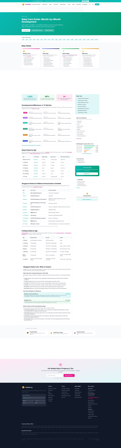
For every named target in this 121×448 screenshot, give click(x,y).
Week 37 (76, 427)
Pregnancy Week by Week (27, 423)
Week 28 (42, 427)
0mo (23, 39)
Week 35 (68, 427)
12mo (68, 39)
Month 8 (51, 432)
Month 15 (77, 432)
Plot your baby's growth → (87, 153)
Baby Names (63, 4)
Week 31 (53, 427)
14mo (76, 39)
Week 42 (95, 427)
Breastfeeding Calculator (83, 108)
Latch (78, 124)
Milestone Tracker (35, 108)
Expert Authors (91, 400)
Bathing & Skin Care (27, 61)
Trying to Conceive (36, 4)
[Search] (90, 4)
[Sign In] (93, 4)
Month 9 (55, 432)
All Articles (90, 388)
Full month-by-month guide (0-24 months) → (32, 145)
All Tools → (64, 397)
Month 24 (35, 434)
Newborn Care (26, 53)
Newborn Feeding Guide (28, 59)
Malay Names (77, 393)
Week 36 (72, 427)
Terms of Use (91, 412)
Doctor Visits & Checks (28, 63)
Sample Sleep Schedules (48, 60)
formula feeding (71, 54)
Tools (69, 4)
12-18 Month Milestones (87, 64)
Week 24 (27, 427)
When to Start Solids (67, 60)
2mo (30, 39)
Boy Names (77, 388)
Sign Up (97, 4)
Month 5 (40, 432)
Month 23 (31, 434)
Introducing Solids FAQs (82, 185)
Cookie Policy (91, 414)
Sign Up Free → (85, 1)
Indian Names (77, 395)
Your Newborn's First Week (29, 57)
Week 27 (38, 427)
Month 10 (58, 432)
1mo (27, 39)
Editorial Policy (91, 402)
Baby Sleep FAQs (81, 182)
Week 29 (46, 427)
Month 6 (44, 432)
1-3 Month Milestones (87, 59)
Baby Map (79, 4)
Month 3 (33, 432)
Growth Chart (26, 30)
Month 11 (62, 432)
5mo (41, 39)
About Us (90, 405)
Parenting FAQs (91, 393)
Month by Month (49, 30)
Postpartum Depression (81, 135)
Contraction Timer (65, 393)
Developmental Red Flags (88, 66)
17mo (88, 39)
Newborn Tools (81, 160)
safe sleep (69, 152)
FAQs (73, 4)
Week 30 (49, 427)
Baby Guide (90, 392)
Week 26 (34, 427)
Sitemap (89, 418)
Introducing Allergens (67, 63)
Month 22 (27, 434)
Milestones (85, 53)
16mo (84, 39)
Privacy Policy (91, 411)
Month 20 (97, 432)
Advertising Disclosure (92, 416)
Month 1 (27, 432)
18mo (92, 39)
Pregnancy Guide (91, 390)
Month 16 (81, 432)
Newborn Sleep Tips (28, 60)
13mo (72, 39)
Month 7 (47, 432)
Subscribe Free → (69, 375)
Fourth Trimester (80, 134)
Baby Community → (87, 199)
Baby (50, 4)
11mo (64, 39)
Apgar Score (79, 121)
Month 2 (30, 432)
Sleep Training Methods (48, 63)
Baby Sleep (45, 53)
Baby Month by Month (26, 430)
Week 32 (57, 427)
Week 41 (91, 427)
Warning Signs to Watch (28, 64)
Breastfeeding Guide (67, 57)
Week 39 (84, 427)
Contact (89, 407)
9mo (56, 39)
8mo (53, 39)
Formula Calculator (60, 232)
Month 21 (23, 434)
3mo (34, 39)
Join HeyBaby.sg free (38, 1)
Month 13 (70, 432)
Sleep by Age (46, 57)
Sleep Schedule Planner (35, 153)
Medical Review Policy (92, 403)
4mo (38, 39)
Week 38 (80, 427)
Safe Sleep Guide (47, 59)
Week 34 (65, 427)
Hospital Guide (91, 395)
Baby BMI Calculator (82, 110)
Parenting (56, 4)
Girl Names (77, 390)
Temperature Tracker (82, 112)
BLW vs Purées (66, 64)
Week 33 (61, 427)
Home (23, 16)
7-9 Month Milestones (87, 61)
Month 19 (93, 432)
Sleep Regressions (47, 61)
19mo (96, 39)
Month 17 (85, 432)
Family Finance (51, 395)
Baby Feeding (65, 53)
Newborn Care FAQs (81, 181)
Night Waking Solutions (48, 64)
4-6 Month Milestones (87, 60)
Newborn (23, 432)
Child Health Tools (81, 162)
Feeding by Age (67, 66)
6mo (45, 39)
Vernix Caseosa (80, 132)
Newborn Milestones (87, 57)
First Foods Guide (67, 61)
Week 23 (23, 427)
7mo (49, 39)
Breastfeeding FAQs (81, 184)
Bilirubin (78, 129)
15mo (80, 39)
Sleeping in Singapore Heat (49, 66)
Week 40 (88, 427)
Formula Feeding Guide (68, 59)
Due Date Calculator (66, 388)
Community (84, 4)
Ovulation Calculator (66, 390)
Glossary (90, 409)
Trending (50, 400)
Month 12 (66, 432)
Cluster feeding (25, 232)
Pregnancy (44, 4)
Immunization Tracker (37, 30)
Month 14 (73, 432)
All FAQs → (78, 187)
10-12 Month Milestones (87, 63)
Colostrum (79, 122)
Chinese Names (78, 392)
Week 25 (30, 427)
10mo (60, 39)
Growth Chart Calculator (83, 98)
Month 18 (89, 432)
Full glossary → (79, 138)
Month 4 (37, 432)
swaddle (47, 152)
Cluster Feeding (80, 126)
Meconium (79, 127)
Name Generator (78, 397)
